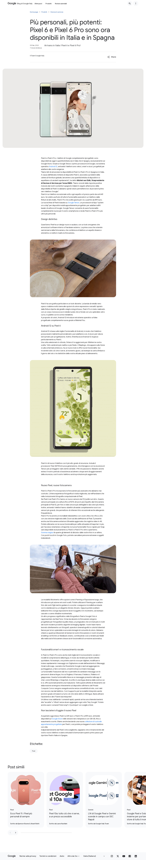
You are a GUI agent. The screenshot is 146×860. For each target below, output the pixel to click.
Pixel (33, 751)
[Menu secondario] (135, 3)
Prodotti (49, 4)
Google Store (57, 719)
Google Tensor (73, 203)
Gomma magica (47, 533)
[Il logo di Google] (12, 856)
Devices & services (57, 12)
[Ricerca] (129, 3)
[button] (111, 57)
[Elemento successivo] (15, 832)
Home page (34, 12)
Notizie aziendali (61, 4)
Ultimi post (38, 4)
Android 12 (53, 166)
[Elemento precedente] (10, 832)
